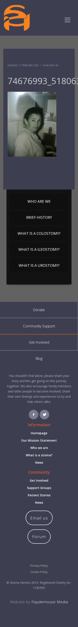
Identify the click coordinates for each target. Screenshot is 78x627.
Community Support (39, 325)
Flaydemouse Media (49, 601)
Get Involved (39, 342)
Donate (39, 309)
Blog (39, 358)
